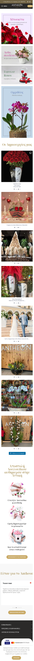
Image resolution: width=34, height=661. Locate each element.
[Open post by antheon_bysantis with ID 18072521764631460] (17, 359)
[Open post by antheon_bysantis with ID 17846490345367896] (17, 431)
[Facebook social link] (28, 2)
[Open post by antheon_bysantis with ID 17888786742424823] (17, 207)
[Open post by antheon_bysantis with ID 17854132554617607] (17, 166)
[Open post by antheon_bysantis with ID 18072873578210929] (17, 281)
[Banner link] (17, 28)
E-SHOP (30, 6)
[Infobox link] (17, 493)
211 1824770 (21, 1)
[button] (14, 607)
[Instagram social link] (30, 2)
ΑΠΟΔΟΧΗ (16, 658)
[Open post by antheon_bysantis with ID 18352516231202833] (17, 246)
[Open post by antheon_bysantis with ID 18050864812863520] (17, 395)
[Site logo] (17, 6)
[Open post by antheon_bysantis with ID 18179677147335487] (17, 321)
